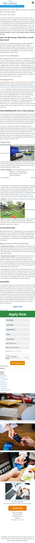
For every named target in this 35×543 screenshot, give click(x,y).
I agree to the (13, 351)
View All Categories (5, 390)
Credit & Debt (4, 379)
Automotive (3, 375)
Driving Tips (3, 386)
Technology (3, 388)
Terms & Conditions (17, 351)
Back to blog (4, 310)
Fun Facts (3, 381)
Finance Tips (3, 384)
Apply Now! (17, 306)
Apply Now (17, 508)
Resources (3, 377)
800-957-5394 (20, 520)
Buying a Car (3, 383)
